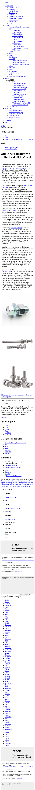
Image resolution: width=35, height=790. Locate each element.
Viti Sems (15, 39)
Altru (10, 23)
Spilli (10, 69)
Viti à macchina (17, 34)
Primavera (12, 67)
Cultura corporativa (14, 117)
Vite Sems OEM (17, 98)
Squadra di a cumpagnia (16, 113)
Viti (10, 29)
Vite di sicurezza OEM (19, 89)
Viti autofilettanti (17, 37)
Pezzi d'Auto (12, 21)
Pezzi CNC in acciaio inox (20, 64)
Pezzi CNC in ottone (18, 62)
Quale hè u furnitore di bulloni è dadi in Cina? (19, 139)
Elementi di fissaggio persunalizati (19, 27)
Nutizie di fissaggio (11, 149)
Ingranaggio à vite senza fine (17, 76)
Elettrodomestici (13, 20)
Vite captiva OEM (18, 99)
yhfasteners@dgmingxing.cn (13, 467)
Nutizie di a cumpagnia (12, 147)
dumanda (3, 417)
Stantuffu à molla (14, 73)
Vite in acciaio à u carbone (20, 48)
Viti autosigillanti (16, 481)
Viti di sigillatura (17, 36)
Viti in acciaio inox (18, 46)
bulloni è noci (7, 271)
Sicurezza (11, 14)
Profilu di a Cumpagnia (16, 112)
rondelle (11, 55)
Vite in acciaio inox (18, 85)
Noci (10, 53)
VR (6, 122)
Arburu (11, 66)
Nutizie (7, 78)
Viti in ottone (16, 50)
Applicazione (9, 6)
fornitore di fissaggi (17, 228)
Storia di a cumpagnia (15, 110)
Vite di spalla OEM (18, 96)
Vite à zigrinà (16, 44)
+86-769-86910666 (11, 465)
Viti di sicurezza (17, 32)
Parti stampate (13, 71)
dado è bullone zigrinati (10, 210)
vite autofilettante (15, 486)
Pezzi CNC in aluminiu (19, 60)
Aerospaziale (13, 9)
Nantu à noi (8, 108)
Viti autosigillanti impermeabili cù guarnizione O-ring (16, 482)
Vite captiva (16, 30)
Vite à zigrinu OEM (18, 101)
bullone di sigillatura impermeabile (20, 484)
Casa (6, 136)
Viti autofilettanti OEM (19, 83)
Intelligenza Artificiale (15, 18)
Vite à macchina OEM (19, 94)
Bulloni (11, 52)
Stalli (10, 75)
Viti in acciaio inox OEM (20, 105)
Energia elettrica (13, 11)
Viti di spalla (16, 43)
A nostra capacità (14, 115)
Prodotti (7, 25)
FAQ (10, 119)
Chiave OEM (13, 106)
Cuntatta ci (8, 121)
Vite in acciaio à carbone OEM (21, 103)
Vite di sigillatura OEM (19, 87)
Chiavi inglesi (13, 57)
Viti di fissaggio (17, 41)
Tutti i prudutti (25, 486)
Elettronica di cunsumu (16, 16)
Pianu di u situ (5, 481)
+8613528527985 (10, 497)
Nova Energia (13, 13)
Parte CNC (12, 59)
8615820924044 (10, 519)
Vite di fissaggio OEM (19, 90)
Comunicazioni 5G (14, 7)
